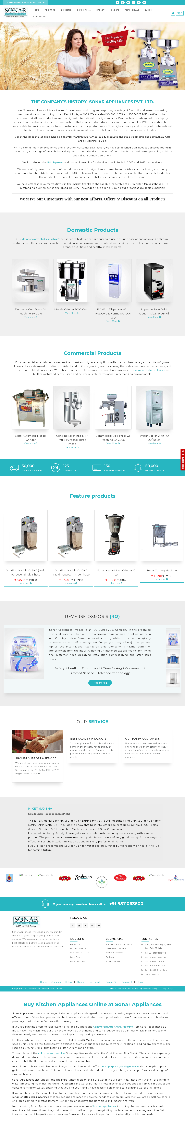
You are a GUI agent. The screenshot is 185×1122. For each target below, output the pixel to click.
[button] (14, 56)
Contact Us (39, 17)
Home (36, 10)
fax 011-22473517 (152, 974)
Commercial (84, 10)
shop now (25, 583)
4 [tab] (30, 682)
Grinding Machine (78, 948)
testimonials (132, 10)
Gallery (100, 10)
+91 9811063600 (126, 903)
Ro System (75, 944)
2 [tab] (22, 682)
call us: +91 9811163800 (155, 966)
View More (30, 317)
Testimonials (94, 982)
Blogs (148, 10)
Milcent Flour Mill (77, 961)
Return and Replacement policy (142, 988)
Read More (99, 683)
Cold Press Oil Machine (80, 953)
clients (115, 10)
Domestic (66, 10)
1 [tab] (17, 682)
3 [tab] (26, 682)
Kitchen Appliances (114, 953)
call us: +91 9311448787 (155, 961)
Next (4, 550)
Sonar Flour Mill (77, 957)
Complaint (127, 982)
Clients (80, 982)
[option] (9, 875)
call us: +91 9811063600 (155, 953)
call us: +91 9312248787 (155, 957)
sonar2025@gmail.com (156, 970)
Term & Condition (117, 988)
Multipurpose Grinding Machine (120, 944)
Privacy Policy (166, 988)
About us (50, 10)
